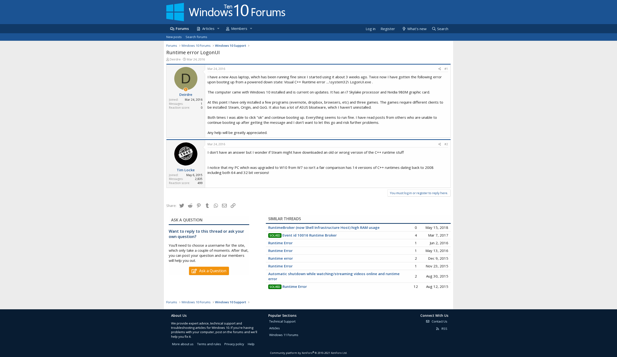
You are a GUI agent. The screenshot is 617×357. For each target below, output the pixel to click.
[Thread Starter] (185, 89)
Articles (208, 28)
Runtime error (280, 258)
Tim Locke (186, 169)
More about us (183, 344)
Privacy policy (234, 344)
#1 (446, 69)
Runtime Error (280, 242)
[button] (218, 28)
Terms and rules (209, 344)
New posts (174, 37)
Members (239, 28)
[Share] (440, 69)
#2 (446, 144)
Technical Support (282, 321)
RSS (444, 328)
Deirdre (175, 59)
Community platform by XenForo (308, 353)
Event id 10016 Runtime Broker (309, 235)
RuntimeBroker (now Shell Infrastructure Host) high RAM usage (324, 227)
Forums (182, 28)
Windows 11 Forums (283, 335)
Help (251, 344)
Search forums (196, 37)
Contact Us (439, 321)
